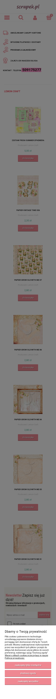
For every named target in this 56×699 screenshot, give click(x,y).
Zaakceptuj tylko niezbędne (28, 665)
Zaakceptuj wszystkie (28, 681)
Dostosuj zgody (28, 673)
